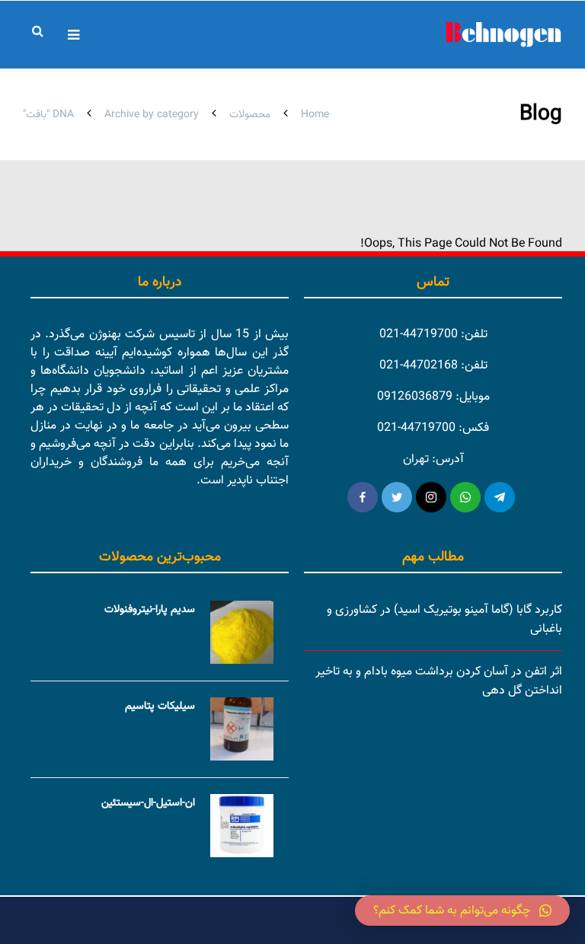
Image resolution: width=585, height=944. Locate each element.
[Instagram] (431, 497)
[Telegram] (499, 497)
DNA (63, 115)
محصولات (249, 115)
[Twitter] (397, 497)
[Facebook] (362, 497)
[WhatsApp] (465, 497)
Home (315, 115)
